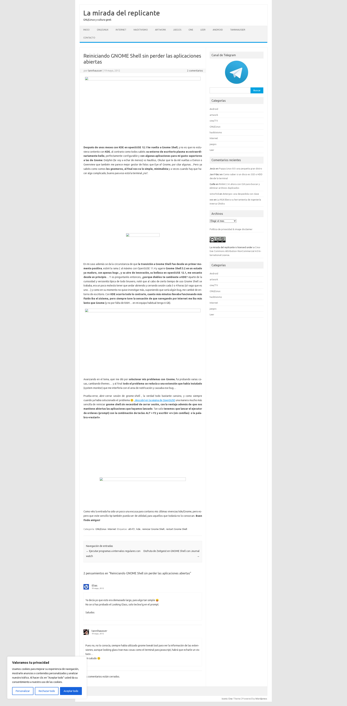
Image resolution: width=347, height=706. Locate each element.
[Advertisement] (142, 204)
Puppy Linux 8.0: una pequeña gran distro (240, 168)
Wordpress (261, 698)
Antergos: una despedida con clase (241, 194)
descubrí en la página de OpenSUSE (154, 400)
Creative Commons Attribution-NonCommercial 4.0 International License (235, 251)
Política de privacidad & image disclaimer (231, 229)
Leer (202, 30)
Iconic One (227, 698)
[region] (47, 678)
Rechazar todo (47, 691)
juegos (177, 30)
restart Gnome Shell (176, 529)
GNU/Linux (102, 30)
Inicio (86, 30)
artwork (160, 30)
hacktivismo (141, 30)
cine (191, 30)
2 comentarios (195, 70)
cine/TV (214, 120)
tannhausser (95, 70)
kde (138, 529)
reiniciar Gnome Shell (153, 529)
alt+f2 (131, 529)
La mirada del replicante (121, 13)
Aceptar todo (71, 691)
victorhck (214, 194)
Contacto (89, 37)
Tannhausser (237, 30)
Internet (121, 30)
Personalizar (23, 691)
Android (218, 30)
